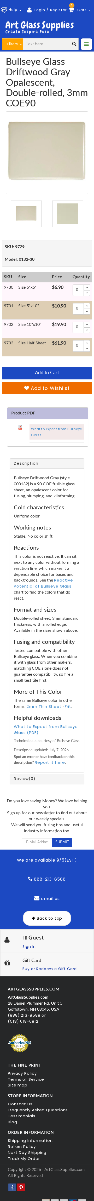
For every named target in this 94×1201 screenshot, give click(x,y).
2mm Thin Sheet (44, 706)
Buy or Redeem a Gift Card (49, 968)
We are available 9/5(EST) (47, 860)
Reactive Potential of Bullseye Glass (43, 583)
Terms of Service (26, 1079)
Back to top (49, 918)
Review (25, 778)
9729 (15, 247)
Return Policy (22, 1146)
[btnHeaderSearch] (74, 44)
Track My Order (24, 1158)
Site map (17, 1085)
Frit (68, 706)
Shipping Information (30, 1140)
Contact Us (20, 1104)
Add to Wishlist (49, 388)
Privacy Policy (22, 1073)
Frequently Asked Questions (38, 1110)
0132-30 (19, 259)
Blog (12, 1122)
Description (26, 463)
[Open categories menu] (86, 44)
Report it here (50, 762)
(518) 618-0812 (23, 1021)
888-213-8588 (49, 879)
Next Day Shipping (27, 1152)
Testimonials (22, 1116)
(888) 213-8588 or (27, 1015)
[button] (12, 10)
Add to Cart (47, 373)
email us (50, 899)
